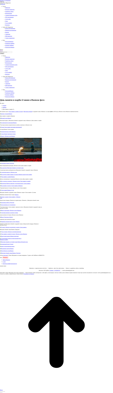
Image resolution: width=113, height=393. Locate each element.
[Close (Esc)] (0, 391)
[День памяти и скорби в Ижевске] (6, 113)
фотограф (5, 255)
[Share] (1, 391)
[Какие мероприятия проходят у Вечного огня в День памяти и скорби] (7, 163)
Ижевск (16, 194)
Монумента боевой (28, 111)
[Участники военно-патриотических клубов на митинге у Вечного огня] (8, 122)
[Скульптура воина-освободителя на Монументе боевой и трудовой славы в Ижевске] (12, 167)
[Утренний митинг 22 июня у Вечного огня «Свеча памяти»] (11, 185)
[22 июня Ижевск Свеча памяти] (11, 127)
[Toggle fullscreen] (3, 391)
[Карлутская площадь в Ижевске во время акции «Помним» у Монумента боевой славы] (11, 198)
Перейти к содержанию (5, 0)
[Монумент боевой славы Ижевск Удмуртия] (13, 227)
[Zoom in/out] (4, 391)
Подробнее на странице (28, 273)
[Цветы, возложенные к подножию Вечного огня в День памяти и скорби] (7, 176)
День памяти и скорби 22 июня (16, 111)
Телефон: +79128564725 (54, 270)
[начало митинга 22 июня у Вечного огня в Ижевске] (9, 212)
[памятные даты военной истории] (6, 217)
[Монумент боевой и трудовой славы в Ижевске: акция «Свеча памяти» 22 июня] (7, 190)
